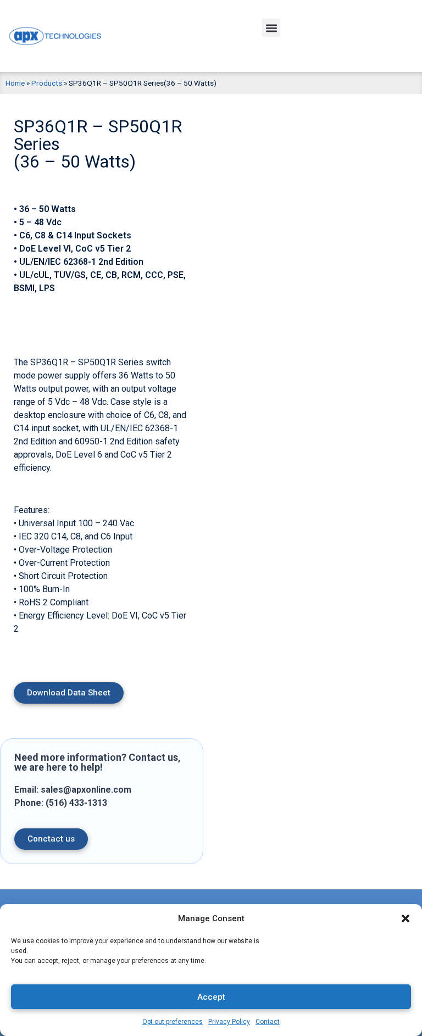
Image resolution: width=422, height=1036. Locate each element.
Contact (268, 1022)
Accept (211, 997)
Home (15, 83)
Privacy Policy (229, 1022)
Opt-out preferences (172, 1022)
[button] (405, 918)
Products (46, 83)
